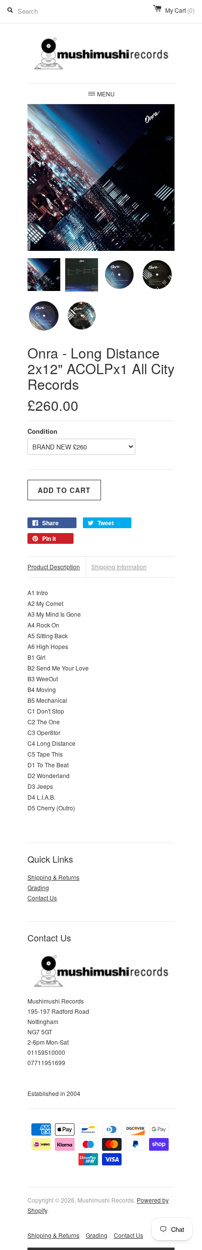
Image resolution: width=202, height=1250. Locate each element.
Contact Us (42, 897)
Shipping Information (119, 566)
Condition (42, 431)
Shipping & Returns (53, 877)
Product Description (53, 566)
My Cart (180, 10)
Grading (38, 887)
